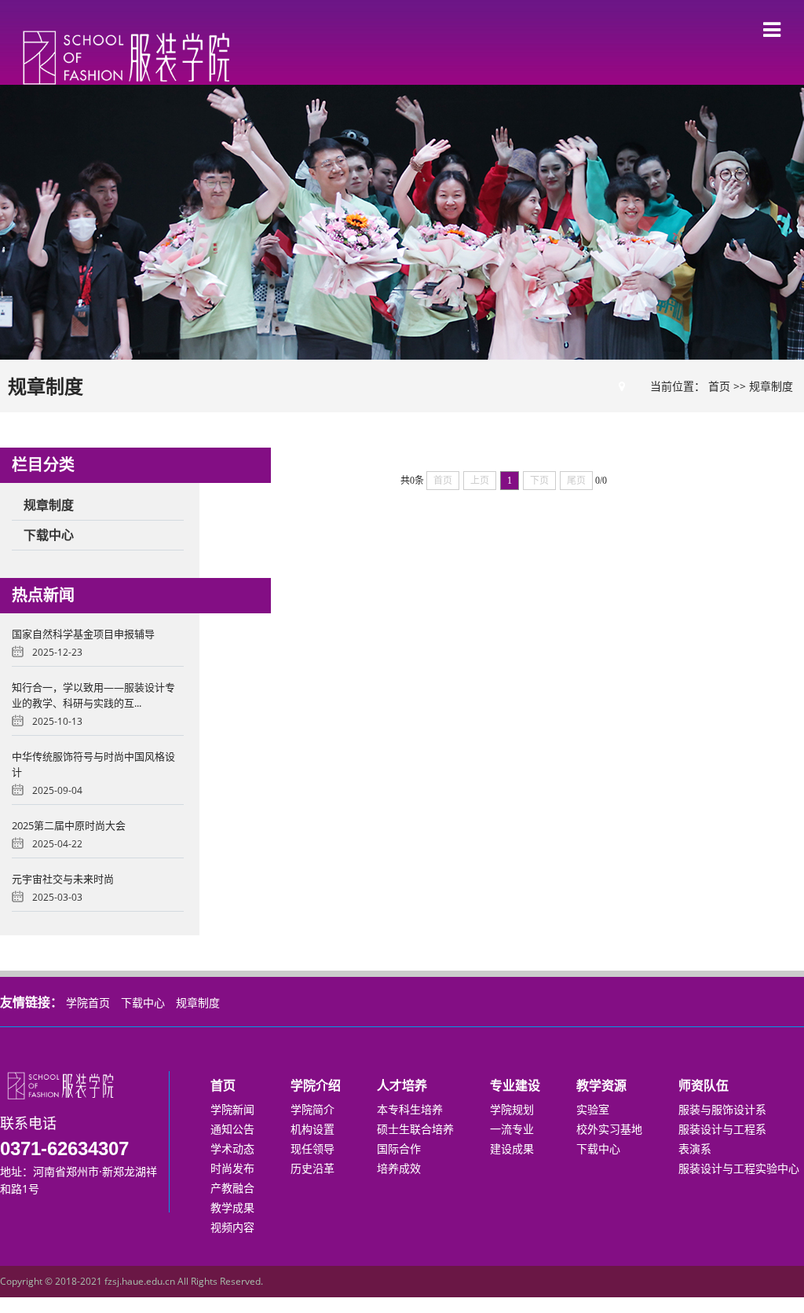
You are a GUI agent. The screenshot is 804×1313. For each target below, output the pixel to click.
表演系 (694, 1148)
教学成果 (232, 1207)
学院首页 (88, 1002)
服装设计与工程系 (722, 1128)
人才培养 (402, 1085)
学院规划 (512, 1109)
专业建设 (515, 1085)
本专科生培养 (410, 1109)
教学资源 (601, 1085)
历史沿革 (312, 1168)
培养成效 (399, 1168)
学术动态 (232, 1148)
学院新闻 (232, 1109)
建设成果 (512, 1148)
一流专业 (512, 1128)
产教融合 (232, 1187)
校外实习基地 (609, 1128)
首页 (719, 386)
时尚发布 (232, 1168)
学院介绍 (316, 1085)
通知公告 (232, 1128)
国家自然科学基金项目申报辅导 (83, 634)
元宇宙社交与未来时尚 (63, 879)
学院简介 (312, 1109)
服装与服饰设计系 (722, 1109)
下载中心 (143, 1002)
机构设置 (312, 1128)
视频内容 (232, 1227)
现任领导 (312, 1148)
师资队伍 (703, 1085)
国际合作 (399, 1148)
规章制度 (771, 386)
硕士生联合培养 (415, 1128)
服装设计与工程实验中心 (738, 1168)
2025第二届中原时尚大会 (69, 825)
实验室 (592, 1109)
